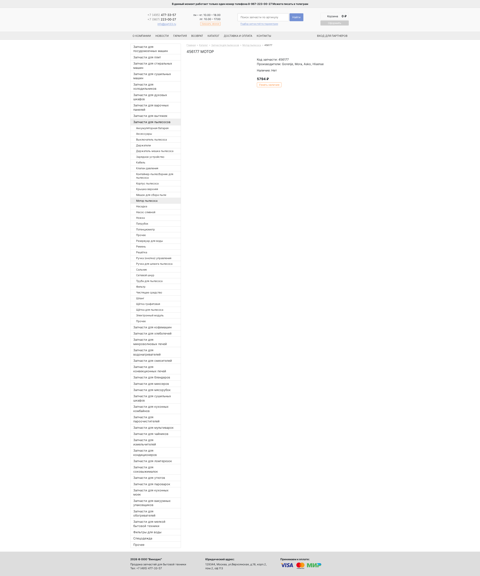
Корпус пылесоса (147, 183)
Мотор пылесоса (147, 200)
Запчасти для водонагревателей (147, 352)
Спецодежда (142, 538)
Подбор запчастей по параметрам (259, 24)
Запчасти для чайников (150, 434)
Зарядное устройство (150, 156)
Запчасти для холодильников (144, 86)
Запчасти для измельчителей (144, 442)
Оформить (334, 23)
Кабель (140, 162)
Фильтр (141, 286)
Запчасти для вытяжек (150, 116)
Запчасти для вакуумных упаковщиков (152, 503)
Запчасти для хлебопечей (152, 333)
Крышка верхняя (147, 189)
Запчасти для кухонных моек (151, 492)
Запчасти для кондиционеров (145, 452)
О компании (142, 35)
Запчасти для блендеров (151, 377)
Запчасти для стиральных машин (152, 65)
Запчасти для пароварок (151, 484)
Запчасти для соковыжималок (145, 469)
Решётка (141, 252)
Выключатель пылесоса (151, 139)
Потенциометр (145, 229)
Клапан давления (147, 168)
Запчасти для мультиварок (153, 427)
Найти (296, 17)
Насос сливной (145, 212)
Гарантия (180, 35)
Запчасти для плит (147, 57)
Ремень (141, 246)
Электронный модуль (150, 315)
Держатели (143, 145)
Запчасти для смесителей (152, 360)
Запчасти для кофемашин (152, 327)
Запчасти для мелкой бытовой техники (149, 524)
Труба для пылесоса (149, 281)
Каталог (213, 35)
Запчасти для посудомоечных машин (150, 49)
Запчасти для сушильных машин (152, 76)
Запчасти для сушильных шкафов (152, 398)
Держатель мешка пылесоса (154, 151)
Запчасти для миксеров (151, 384)
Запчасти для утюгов (149, 478)
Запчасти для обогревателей (144, 513)
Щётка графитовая (148, 303)
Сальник (141, 269)
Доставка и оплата (238, 35)
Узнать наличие (269, 84)
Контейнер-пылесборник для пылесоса (154, 175)
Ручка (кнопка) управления (153, 258)
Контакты (264, 35)
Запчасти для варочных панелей (151, 107)
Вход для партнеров (332, 35)
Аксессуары (144, 133)
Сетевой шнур (145, 275)
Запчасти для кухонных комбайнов (151, 409)
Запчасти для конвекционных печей (149, 369)
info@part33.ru (167, 24)
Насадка (141, 206)
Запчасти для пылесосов (151, 122)
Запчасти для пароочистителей (146, 419)
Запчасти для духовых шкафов (150, 97)
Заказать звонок (210, 23)
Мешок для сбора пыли (151, 194)
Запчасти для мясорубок (152, 390)
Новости (162, 35)
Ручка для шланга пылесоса (154, 263)
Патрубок (142, 223)
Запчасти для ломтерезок (152, 461)
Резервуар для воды (149, 240)
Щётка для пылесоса (149, 309)
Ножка (140, 217)
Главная (191, 45)
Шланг (140, 298)
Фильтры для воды (147, 532)
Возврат (197, 35)
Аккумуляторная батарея (152, 128)
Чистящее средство (149, 292)
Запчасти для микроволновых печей (150, 342)
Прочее (141, 235)
